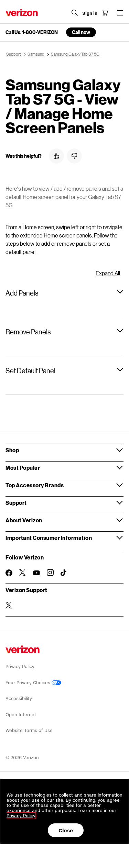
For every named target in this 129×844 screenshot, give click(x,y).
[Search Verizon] (74, 12)
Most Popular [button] (23, 467)
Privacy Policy (20, 666)
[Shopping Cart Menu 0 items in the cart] (104, 12)
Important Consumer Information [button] (49, 537)
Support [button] (16, 502)
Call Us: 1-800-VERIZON (32, 32)
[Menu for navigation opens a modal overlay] (120, 12)
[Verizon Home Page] (22, 12)
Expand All (108, 273)
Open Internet (21, 714)
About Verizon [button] (24, 520)
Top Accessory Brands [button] (35, 485)
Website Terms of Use (29, 730)
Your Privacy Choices (29, 682)
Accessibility (19, 698)
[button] (56, 156)
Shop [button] (12, 450)
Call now (81, 32)
